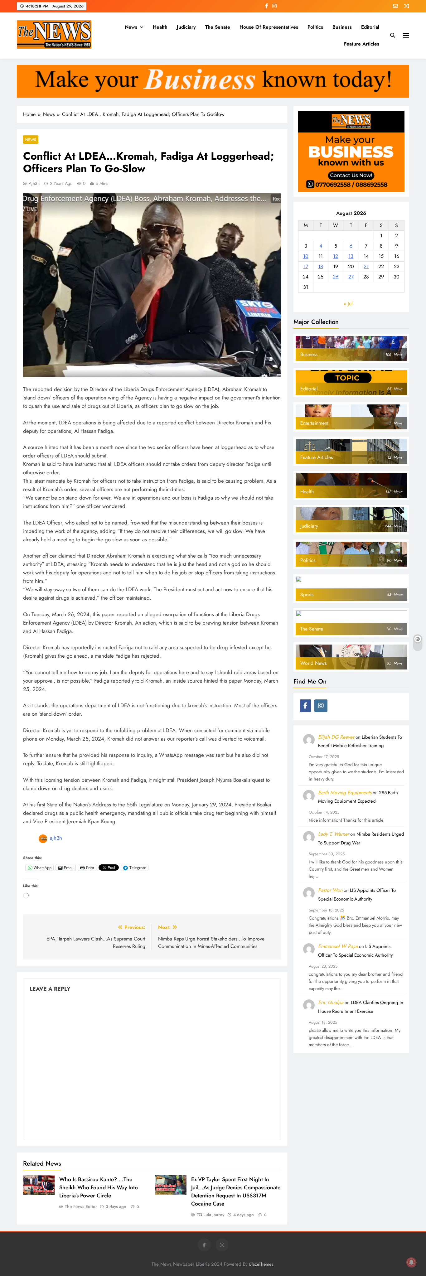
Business (342, 27)
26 (335, 276)
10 (305, 256)
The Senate (217, 27)
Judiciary (186, 27)
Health (160, 27)
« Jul (348, 303)
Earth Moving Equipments (344, 792)
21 (366, 266)
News (131, 27)
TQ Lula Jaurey (211, 1214)
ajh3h (34, 183)
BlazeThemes (261, 1264)
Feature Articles (361, 43)
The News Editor (81, 1206)
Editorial (370, 27)
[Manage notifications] (411, 1262)
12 (335, 256)
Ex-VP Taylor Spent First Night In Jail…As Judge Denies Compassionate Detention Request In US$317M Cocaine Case (235, 1191)
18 (320, 266)
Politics (315, 27)
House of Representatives (269, 27)
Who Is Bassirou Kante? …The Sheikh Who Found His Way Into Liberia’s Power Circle (98, 1187)
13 (350, 256)
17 (305, 266)
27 (351, 276)
